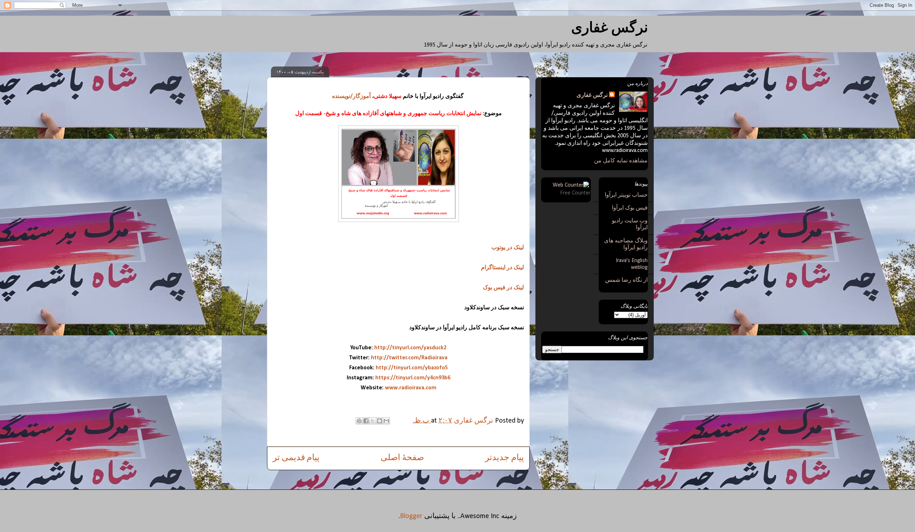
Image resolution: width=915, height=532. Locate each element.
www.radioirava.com (410, 388)
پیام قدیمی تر (296, 458)
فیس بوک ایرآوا (630, 208)
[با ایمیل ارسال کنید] (386, 420)
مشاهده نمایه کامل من (621, 161)
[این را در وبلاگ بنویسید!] (379, 420)
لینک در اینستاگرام (502, 268)
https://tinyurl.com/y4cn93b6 (412, 378)
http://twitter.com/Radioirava (409, 358)
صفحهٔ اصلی (402, 458)
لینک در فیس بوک (503, 288)
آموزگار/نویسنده (351, 96)
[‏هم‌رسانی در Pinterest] (359, 420)
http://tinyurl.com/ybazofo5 (412, 368)
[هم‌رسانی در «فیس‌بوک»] (366, 420)
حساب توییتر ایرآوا (626, 195)
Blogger (411, 516)
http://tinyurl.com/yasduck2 (410, 348)
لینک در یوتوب (507, 248)
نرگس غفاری (609, 28)
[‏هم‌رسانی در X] (372, 420)
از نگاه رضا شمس (626, 280)
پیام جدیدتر (504, 458)
